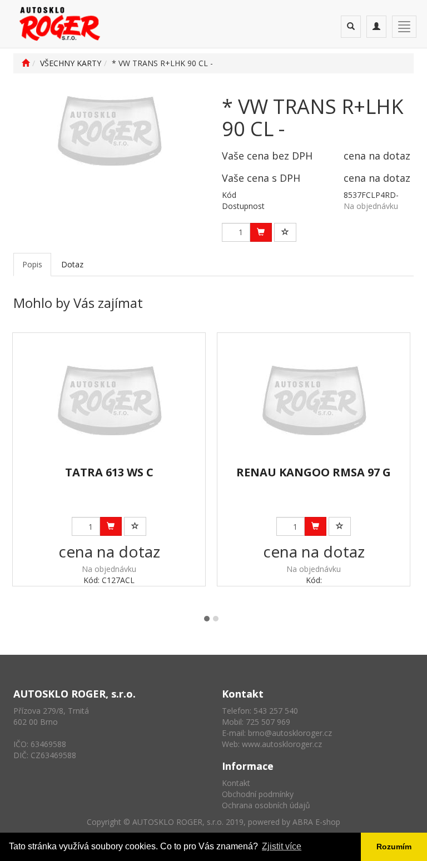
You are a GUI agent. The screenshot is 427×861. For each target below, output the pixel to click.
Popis (32, 264)
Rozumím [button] (393, 846)
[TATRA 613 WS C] (109, 400)
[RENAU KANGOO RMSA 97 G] (313, 400)
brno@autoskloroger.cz (290, 733)
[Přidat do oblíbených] (285, 232)
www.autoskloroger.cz (282, 744)
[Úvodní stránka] (25, 63)
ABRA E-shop (316, 822)
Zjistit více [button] (281, 846)
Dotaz (72, 264)
